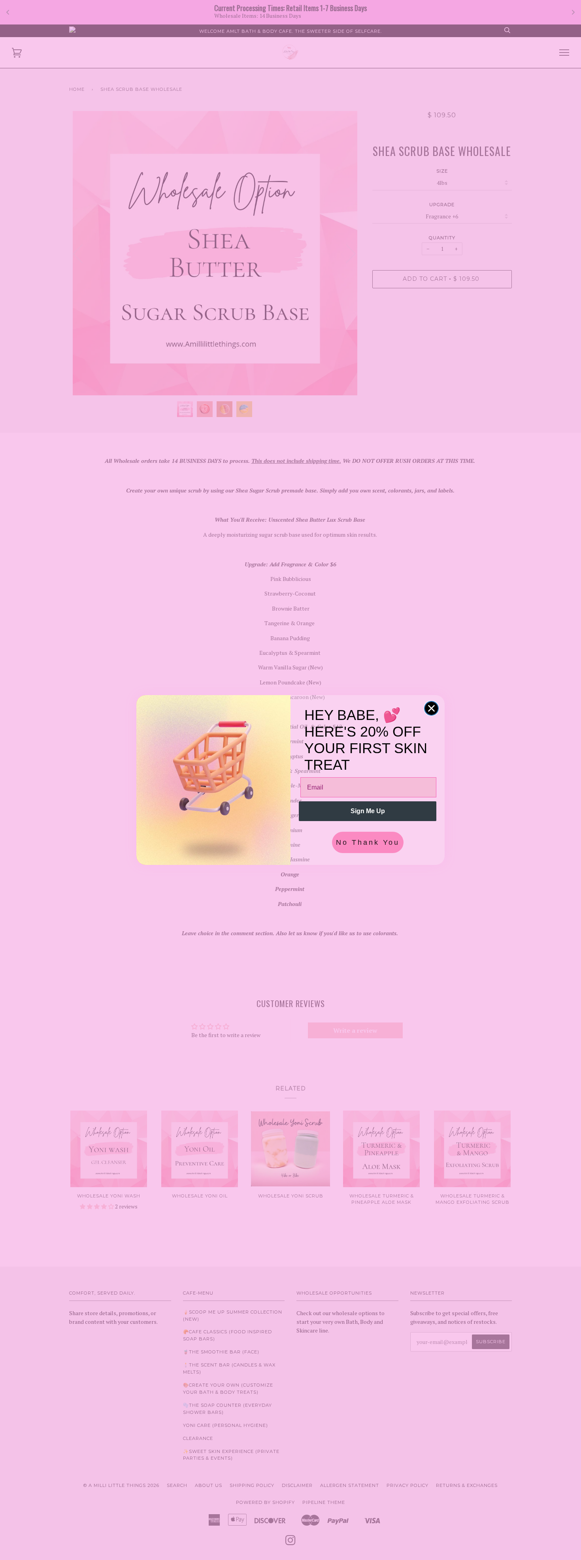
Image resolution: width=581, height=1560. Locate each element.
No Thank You (368, 842)
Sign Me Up (368, 811)
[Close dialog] (431, 708)
